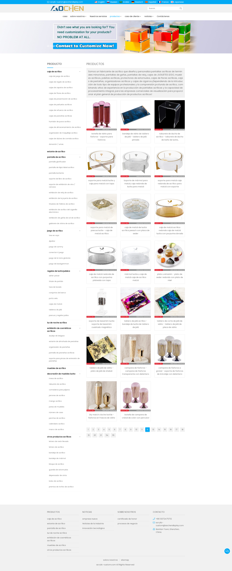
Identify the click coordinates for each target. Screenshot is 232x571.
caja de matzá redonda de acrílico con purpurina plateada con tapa (101, 277)
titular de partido (56, 281)
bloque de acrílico (56, 464)
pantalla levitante (56, 173)
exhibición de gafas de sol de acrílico (64, 218)
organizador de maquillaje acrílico (63, 133)
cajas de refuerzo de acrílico (61, 110)
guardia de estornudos (58, 469)
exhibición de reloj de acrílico (61, 192)
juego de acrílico (55, 230)
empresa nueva (89, 518)
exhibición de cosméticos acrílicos (59, 329)
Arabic (126, 2)
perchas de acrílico (57, 418)
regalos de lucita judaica (58, 271)
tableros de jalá (55, 309)
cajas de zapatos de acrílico (61, 87)
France (165, 2)
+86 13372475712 (164, 518)
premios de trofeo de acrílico (61, 487)
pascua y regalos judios (59, 315)
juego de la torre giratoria (59, 258)
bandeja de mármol (57, 458)
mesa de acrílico (56, 378)
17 (176, 429)
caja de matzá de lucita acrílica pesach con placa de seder (135, 230)
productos (115, 16)
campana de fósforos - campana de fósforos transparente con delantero (135, 370)
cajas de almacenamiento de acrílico (65, 127)
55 (113, 435)
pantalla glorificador (57, 162)
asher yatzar (54, 275)
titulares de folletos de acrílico (62, 204)
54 (107, 435)
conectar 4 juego (56, 252)
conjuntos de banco (57, 292)
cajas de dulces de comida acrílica (63, 138)
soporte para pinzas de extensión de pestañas (64, 359)
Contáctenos (163, 16)
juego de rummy (56, 247)
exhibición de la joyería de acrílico (63, 198)
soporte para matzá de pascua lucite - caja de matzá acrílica (102, 230)
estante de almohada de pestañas (63, 341)
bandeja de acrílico (57, 452)
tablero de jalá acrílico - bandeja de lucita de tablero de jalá (135, 324)
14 (159, 429)
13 (153, 429)
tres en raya (54, 235)
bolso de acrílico (56, 481)
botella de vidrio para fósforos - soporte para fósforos (101, 136)
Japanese (179, 2)
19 (89, 435)
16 (171, 429)
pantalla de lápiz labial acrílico (61, 167)
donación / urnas (56, 144)
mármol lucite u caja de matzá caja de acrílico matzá (135, 277)
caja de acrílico (54, 71)
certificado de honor (127, 518)
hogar (53, 45)
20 (95, 435)
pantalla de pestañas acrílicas (61, 353)
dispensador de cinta (58, 475)
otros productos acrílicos (59, 436)
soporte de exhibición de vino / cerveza (62, 185)
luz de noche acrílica (57, 322)
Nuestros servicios (98, 16)
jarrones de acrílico (57, 395)
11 (141, 429)
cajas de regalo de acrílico (60, 82)
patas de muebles (56, 407)
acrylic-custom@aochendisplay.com (66, 2)
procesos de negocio (128, 523)
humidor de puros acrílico (60, 121)
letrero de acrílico (56, 447)
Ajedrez (52, 241)
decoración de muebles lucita (61, 373)
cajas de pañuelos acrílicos (60, 104)
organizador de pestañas (59, 347)
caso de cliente (132, 16)
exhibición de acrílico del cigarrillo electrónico (63, 210)
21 (101, 435)
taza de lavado (55, 287)
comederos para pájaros (59, 390)
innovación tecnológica (93, 528)
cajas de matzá (55, 304)
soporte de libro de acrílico (60, 179)
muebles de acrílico (56, 368)
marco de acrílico (56, 429)
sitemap (125, 560)
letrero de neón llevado (59, 441)
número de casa (56, 412)
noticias (148, 16)
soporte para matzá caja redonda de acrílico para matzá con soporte (170, 183)
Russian (113, 2)
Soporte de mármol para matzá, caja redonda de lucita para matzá (136, 183)
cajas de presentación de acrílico (63, 99)
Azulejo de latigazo (57, 336)
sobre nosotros (77, 16)
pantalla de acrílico (56, 157)
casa (65, 16)
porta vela (53, 298)
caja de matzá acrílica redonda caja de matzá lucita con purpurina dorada (169, 230)
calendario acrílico (57, 424)
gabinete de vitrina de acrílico (61, 223)
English (101, 2)
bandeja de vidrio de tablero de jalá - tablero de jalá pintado (135, 136)
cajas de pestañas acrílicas (60, 116)
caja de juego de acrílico (59, 76)
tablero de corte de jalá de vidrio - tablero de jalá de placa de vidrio (169, 324)
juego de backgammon (59, 264)
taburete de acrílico (57, 384)
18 (182, 429)
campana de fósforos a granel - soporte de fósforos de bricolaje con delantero (169, 370)
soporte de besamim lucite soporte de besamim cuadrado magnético (101, 324)
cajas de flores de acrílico (60, 93)
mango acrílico (55, 401)
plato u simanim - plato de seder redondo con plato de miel (169, 277)
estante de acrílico (56, 151)
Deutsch (139, 2)
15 (165, 429)
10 (136, 429)
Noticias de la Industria (93, 523)
